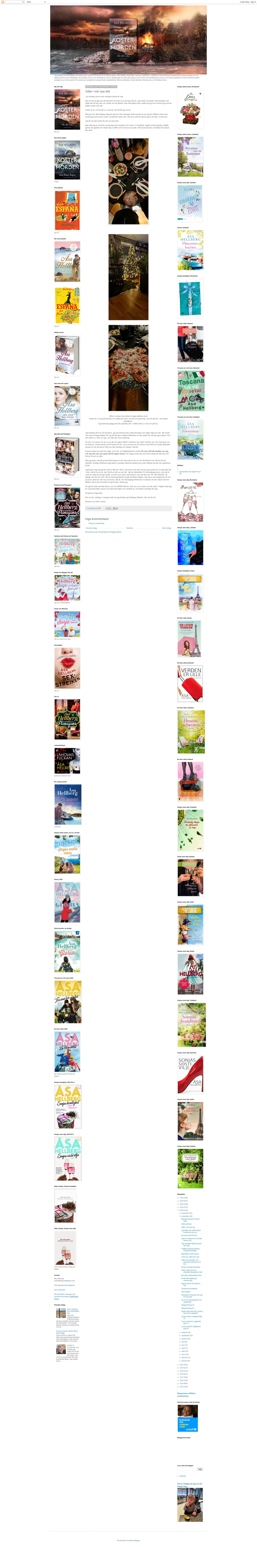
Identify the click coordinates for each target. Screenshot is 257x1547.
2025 (182, 1201)
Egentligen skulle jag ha (190, 1254)
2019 (182, 1371)
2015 (182, 1383)
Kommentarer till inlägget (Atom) (109, 532)
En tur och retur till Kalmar (190, 1267)
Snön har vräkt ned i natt (190, 1257)
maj (183, 1348)
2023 (182, 1207)
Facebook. (61, 1290)
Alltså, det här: (186, 1224)
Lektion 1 (70, 1345)
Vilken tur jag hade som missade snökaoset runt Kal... (191, 1262)
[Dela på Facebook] (114, 508)
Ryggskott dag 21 (187, 1305)
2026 (182, 1198)
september (186, 1335)
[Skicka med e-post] (106, 508)
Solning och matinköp (189, 1289)
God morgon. (186, 1292)
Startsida (129, 528)
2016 (182, 1380)
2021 (182, 1365)
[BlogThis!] (109, 508)
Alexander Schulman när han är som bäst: (192, 1296)
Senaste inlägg (91, 528)
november (185, 1216)
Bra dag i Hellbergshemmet (191, 1275)
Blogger (137, 1540)
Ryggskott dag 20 (187, 1308)
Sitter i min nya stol (188, 1227)
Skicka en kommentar (96, 523)
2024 (182, 1204)
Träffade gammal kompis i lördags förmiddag (190, 1250)
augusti (184, 1339)
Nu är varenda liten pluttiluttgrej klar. (73, 1311)
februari (185, 1358)
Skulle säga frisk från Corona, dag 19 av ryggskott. (192, 1312)
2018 (182, 1374)
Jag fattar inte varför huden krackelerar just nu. (191, 1231)
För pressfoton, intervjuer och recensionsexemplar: (66, 1296)
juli (183, 1342)
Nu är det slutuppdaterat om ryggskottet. (191, 1301)
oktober (185, 1332)
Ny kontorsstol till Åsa (189, 1235)
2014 (182, 1387)
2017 (182, 1377)
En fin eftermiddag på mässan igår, (189, 1279)
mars (184, 1354)
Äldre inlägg (166, 528)
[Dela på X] (111, 508)
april (183, 1351)
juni (183, 1345)
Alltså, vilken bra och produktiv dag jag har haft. (191, 1271)
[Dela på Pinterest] (117, 508)
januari (184, 1361)
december (185, 1213)
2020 (182, 1368)
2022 (182, 1210)
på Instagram (70, 1285)
